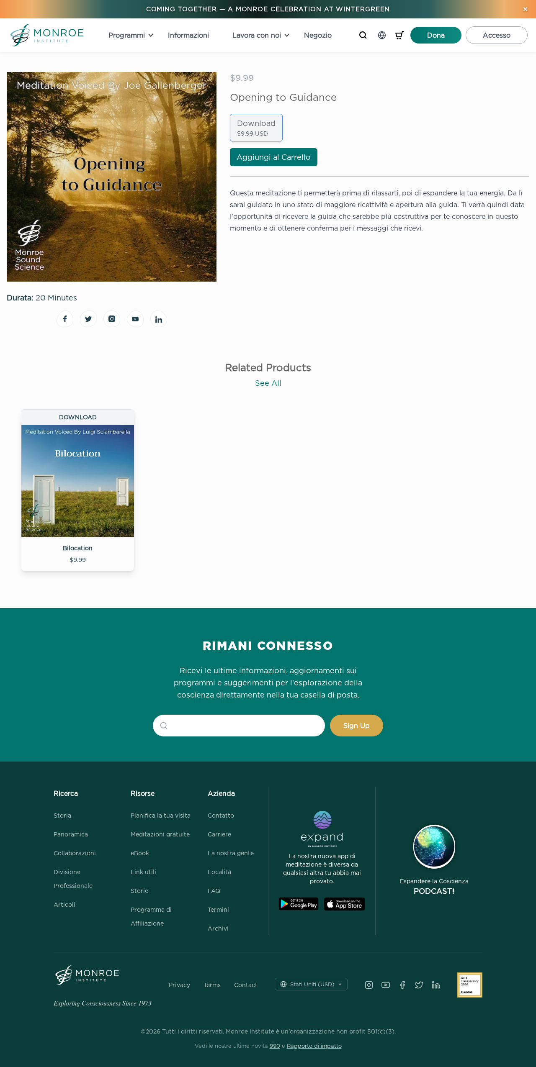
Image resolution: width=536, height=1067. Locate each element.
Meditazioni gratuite (160, 834)
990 (275, 1046)
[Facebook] (402, 985)
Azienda (221, 793)
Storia (62, 815)
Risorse (143, 793)
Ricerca (66, 793)
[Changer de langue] (382, 35)
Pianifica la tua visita (161, 815)
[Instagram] (369, 985)
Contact (246, 985)
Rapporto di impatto (314, 1046)
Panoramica (71, 834)
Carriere (219, 834)
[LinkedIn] (436, 985)
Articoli (64, 904)
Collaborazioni (75, 853)
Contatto (221, 815)
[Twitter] (419, 985)
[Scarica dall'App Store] (344, 904)
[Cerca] (363, 35)
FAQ (214, 890)
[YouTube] (385, 985)
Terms (212, 985)
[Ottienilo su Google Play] (298, 904)
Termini (218, 909)
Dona (436, 35)
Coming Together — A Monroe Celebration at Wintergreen (268, 9)
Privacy (179, 985)
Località (219, 872)
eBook (140, 853)
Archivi (218, 928)
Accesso (496, 35)
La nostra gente (231, 853)
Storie (139, 890)
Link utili (143, 872)
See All (268, 383)
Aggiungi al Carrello (274, 157)
